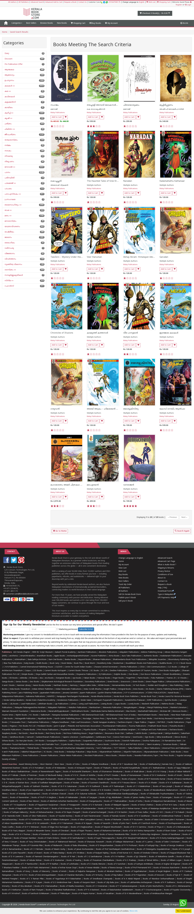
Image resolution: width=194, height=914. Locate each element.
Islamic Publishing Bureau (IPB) (170, 689)
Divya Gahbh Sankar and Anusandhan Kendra (55, 674)
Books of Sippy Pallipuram (179, 768)
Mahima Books (167, 704)
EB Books (13, 678)
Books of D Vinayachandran (101, 845)
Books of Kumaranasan (131, 775)
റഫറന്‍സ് (9, 286)
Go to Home (61, 531)
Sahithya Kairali (155, 733)
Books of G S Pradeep (126, 860)
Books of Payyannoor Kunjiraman (43, 805)
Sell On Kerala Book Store (130, 594)
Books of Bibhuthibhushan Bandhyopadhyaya (118, 794)
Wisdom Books (125, 755)
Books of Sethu (136, 801)
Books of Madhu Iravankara (72, 886)
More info (134, 911)
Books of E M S (156, 812)
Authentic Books (151, 656)
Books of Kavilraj (73, 860)
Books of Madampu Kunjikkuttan (156, 809)
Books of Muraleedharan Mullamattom (161, 790)
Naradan (127, 181)
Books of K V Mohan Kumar (128, 809)
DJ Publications (105, 674)
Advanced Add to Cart (53, 2)
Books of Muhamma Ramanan (107, 831)
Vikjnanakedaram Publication (156, 752)
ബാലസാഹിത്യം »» (13, 205)
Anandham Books (44, 656)
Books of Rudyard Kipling (97, 853)
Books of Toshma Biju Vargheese (145, 834)
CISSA (142, 667)
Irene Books (138, 689)
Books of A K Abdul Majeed (127, 879)
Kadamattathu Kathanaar (172, 181)
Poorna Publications (137, 726)
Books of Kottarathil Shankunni (77, 772)
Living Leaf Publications (89, 704)
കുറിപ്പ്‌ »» (8, 113)
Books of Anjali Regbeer (160, 871)
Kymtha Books (171, 700)
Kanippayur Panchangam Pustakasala (73, 696)
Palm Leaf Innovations (81, 722)
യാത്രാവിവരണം (12, 226)
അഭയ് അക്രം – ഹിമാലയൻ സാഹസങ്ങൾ (109, 409)
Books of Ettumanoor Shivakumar (108, 772)
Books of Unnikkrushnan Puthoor (166, 816)
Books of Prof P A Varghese (43, 797)
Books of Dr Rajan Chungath (68, 812)
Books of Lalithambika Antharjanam (136, 882)
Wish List (151, 2)
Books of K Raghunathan (82, 827)
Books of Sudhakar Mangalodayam (46, 783)
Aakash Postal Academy (65, 652)
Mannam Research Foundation (15, 711)
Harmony (74, 685)
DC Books (94, 671)
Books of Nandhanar (171, 834)
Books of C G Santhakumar (90, 857)
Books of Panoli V (42, 809)
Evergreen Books (63, 678)
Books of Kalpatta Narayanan (82, 871)
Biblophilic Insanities (157, 659)
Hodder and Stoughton (157, 685)
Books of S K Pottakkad (33, 768)
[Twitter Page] (14, 562)
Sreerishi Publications (131, 741)
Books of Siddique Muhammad (119, 842)
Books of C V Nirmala (33, 849)
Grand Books (113, 682)
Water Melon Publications (71, 755)
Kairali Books (173, 693)
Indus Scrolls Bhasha (92, 689)
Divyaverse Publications (86, 674)
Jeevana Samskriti (70, 693)
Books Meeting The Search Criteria (92, 45)
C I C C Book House (182, 663)
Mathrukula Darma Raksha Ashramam (107, 711)
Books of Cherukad (60, 831)
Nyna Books (112, 719)
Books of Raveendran (19, 797)
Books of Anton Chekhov (142, 805)
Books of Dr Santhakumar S (73, 838)
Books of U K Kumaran (92, 805)
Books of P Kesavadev (133, 820)
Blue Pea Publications (13, 663)
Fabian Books (89, 678)
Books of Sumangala (162, 797)
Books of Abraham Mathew (110, 871)
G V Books (182, 678)
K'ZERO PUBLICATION (156, 693)
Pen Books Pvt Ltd (27, 726)
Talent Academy (153, 744)
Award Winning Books (28, 764)
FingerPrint (130, 678)
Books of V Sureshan (117, 864)
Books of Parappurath (70, 805)
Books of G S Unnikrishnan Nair (58, 882)
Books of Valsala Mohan (31, 860)
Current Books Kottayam (55, 671)
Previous (172, 517)
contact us (141, 638)
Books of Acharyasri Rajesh (80, 768)
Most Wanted (46, 764)
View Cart (123, 568)
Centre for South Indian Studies (78, 667)
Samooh (30, 737)
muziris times (7, 715)
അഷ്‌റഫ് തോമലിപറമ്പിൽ (172, 109)
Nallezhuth (45, 715)
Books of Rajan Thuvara (81, 831)
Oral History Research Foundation (168, 719)
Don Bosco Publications (150, 674)
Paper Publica (140, 722)
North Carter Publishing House (67, 719)
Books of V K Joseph (181, 849)
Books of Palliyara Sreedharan (95, 764)
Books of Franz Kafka (138, 812)
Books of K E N (20, 875)
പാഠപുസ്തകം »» (12, 194)
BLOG (185, 23)
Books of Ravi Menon (29, 801)
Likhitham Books (45, 704)
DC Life (104, 671)
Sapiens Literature (70, 737)
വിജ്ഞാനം (9, 254)
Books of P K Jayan (33, 882)
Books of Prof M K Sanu (166, 805)
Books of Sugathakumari (136, 871)
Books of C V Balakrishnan (138, 786)
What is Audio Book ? (167, 565)
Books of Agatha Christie (109, 779)
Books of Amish (59, 871)
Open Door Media (144, 719)
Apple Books (59, 656)
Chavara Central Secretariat (106, 667)
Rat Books (23, 733)
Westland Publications (94, 755)
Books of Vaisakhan (105, 893)
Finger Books (118, 678)
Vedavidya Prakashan (76, 752)
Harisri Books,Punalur (42, 685)
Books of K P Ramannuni (62, 823)
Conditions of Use (165, 574)
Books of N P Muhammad (86, 834)
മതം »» (7, 216)
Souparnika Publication (93, 741)
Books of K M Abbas (76, 853)
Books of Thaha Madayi (54, 853)
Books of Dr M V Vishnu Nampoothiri (139, 831)
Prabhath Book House (157, 726)
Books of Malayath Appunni (117, 805)
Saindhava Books (17, 737)
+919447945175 (114, 2)
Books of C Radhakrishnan (153, 768)
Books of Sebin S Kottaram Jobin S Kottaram (164, 820)
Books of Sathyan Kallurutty (16, 812)
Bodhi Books (42, 663)
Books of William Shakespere (56, 820)
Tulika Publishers (135, 748)
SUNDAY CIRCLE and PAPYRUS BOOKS (127, 744)
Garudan (164, 257)
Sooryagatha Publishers (57, 741)
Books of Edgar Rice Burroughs (54, 827)
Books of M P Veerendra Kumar (151, 779)
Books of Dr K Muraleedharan (129, 893)
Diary (6, 53)
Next (184, 517)
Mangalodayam (130, 707)
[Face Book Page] (6, 562)
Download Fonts (165, 591)
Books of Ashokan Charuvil (54, 794)
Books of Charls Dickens (48, 838)
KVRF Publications (154, 700)
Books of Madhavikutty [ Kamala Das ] (157, 764)
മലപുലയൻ (93, 485)
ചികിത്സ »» (9, 129)
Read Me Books (37, 733)
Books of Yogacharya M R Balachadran (63, 879)
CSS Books (37, 671)
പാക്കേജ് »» (10, 183)
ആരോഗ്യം (9, 75)
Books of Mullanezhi (53, 845)
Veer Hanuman (94, 257)
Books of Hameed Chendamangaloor (42, 857)
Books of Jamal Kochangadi (94, 812)
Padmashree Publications (38, 722)
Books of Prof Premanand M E (138, 868)
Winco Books (111, 755)
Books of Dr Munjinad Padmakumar (132, 838)
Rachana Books (176, 730)
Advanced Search (37, 2)
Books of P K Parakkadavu (30, 820)
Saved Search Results (19, 32)
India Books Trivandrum (20, 689)
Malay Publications (58, 113)
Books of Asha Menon (182, 809)
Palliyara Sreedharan (60, 722)
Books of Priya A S (156, 827)
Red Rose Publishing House (75, 733)
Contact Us (82, 2)
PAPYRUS (161, 722)
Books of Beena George (111, 868)
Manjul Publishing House (157, 707)
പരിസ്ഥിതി (9, 178)
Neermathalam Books (147, 715)
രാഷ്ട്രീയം (9, 232)
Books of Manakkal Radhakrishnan (60, 890)
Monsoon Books (179, 711)
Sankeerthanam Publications (48, 737)
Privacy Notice (164, 571)
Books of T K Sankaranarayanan (123, 886)
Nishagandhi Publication (25, 719)
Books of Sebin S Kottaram (167, 842)
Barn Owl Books (56, 659)
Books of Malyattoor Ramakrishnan (160, 801)
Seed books (138, 737)
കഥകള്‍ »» (9, 86)
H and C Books (8, 685)
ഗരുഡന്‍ (55, 409)
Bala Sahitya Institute (37, 659)
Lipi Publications (61, 704)
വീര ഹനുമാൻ (130, 333)
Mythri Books (21, 715)
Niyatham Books (45, 719)
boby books (29, 663)
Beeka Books (70, 659)
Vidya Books (92, 752)
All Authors (12, 2)
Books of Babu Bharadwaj (75, 845)
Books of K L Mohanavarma (178, 886)
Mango (142, 707)
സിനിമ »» (8, 281)
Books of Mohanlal (113, 820)
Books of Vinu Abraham (22, 886)
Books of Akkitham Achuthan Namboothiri (59, 801)
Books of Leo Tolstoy (86, 779)
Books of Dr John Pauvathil (13, 853)
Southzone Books (112, 741)
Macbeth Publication (150, 704)
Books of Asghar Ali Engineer (167, 864)
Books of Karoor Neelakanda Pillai (114, 834)
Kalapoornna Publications (13, 696)
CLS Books (172, 667)
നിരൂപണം (9, 162)
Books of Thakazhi (102, 768)
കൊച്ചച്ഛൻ (56, 181)
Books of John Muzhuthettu (152, 886)
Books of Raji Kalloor (114, 875)
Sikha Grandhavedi (164, 737)
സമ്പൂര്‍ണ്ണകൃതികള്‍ (13, 275)
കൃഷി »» (8, 118)
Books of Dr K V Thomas (19, 834)
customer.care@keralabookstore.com (21, 594)
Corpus (28, 671)
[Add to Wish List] (65, 117)
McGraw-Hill (165, 711)
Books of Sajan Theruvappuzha (101, 838)
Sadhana (129, 733)
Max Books (131, 711)
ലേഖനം (8, 237)
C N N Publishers (11, 667)
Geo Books (34, 682)
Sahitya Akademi (172, 733)
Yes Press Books (167, 755)
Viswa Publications (30, 755)
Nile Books (8, 719)
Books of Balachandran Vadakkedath (117, 890)
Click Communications (156, 667)
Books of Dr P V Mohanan (27, 827)
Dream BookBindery (172, 674)
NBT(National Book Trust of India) (121, 715)
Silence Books (180, 737)
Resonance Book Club (114, 733)
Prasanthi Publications (11, 730)
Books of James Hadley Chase (137, 797)
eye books (77, 678)
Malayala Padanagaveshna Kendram (30, 707)
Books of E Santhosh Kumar (144, 823)
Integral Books (124, 689)
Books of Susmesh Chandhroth (95, 783)
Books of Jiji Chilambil (136, 857)
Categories (16, 23)
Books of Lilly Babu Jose (108, 882)
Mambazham (95, 707)
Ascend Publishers (99, 656)
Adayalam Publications (129, 652)
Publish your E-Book (127, 598)
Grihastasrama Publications (178, 682)
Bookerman (118, 663)
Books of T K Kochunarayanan (148, 890)
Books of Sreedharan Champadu (98, 879)
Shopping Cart (164, 2)
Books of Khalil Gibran (134, 772)
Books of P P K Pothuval (126, 845)
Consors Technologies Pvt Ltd (62, 905)
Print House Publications (47, 730)
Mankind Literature (178, 707)
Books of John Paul (121, 823)
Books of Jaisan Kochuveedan (81, 849)
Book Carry (54, 663)
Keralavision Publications (68, 700)
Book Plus (78, 663)
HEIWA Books (104, 685)
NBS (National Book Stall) (92, 715)
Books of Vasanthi (102, 823)
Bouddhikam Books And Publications (141, 663)
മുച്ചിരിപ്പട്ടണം (166, 105)
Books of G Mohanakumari (178, 827)
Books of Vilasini (185, 801)
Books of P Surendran (79, 790)
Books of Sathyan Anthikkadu (140, 864)
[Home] (6, 23)
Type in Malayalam (166, 594)
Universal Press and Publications (176, 748)
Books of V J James (144, 842)
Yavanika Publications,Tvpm (146, 755)
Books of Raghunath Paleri (20, 809)
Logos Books (120, 704)
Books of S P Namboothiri (26, 864)
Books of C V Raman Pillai (32, 879)
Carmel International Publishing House (36, 667)
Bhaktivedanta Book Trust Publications (130, 659)
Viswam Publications (49, 755)
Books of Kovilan (71, 783)
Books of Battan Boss (19, 783)
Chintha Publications (128, 667)
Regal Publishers (96, 733)
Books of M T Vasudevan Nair (124, 764)
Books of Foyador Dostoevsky (177, 890)
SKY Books (39, 741)
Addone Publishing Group (151, 652)
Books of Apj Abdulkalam (111, 797)
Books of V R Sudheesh (89, 786)
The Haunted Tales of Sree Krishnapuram (108, 181)
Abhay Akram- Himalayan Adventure (141, 257)
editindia (23, 678)
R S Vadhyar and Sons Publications (152, 730)
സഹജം (55, 105)
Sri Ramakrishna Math (171, 741)
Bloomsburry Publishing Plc (179, 659)
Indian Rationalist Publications (69, 689)
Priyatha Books (90, 730)
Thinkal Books (33, 748)
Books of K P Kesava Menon (123, 783)
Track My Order (125, 584)
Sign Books (149, 737)
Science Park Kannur (122, 737)
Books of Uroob (175, 775)
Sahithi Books (141, 733)
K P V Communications (134, 693)
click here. (43, 642)
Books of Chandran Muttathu (71, 875)
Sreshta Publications (151, 741)
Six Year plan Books (24, 741)
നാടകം (7, 151)
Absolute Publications (108, 652)
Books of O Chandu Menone (93, 864)
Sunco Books (103, 744)
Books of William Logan (171, 860)
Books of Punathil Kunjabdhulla (126, 768)
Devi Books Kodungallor (169, 671)
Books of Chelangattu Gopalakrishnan (153, 849)
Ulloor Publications (152, 748)
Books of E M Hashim (117, 812)
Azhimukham (20, 659)
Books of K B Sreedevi (101, 790)
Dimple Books (27, 674)
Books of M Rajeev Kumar (83, 893)
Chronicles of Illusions (62, 333)
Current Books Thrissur (78, 671)
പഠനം (7, 172)
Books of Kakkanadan (68, 797)
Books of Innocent (156, 875)
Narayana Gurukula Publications (65, 715)
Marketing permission (67, 629)
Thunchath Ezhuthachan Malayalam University (74, 748)
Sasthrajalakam (87, 737)
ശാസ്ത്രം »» (10, 270)
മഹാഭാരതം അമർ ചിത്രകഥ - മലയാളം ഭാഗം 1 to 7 (77, 485)
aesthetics (13, 656)
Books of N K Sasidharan (139, 816)
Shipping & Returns (166, 568)
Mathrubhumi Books (80, 711)
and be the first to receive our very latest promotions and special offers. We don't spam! (62, 624)
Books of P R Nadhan (49, 864)
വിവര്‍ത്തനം (10, 259)
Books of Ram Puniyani (33, 890)
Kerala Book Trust (148, 696)
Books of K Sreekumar (54, 860)
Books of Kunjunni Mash (84, 882)
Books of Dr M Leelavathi (37, 823)
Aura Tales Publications (132, 656)
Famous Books (103, 678)
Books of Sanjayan (89, 797)
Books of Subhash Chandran (36, 786)
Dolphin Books (120, 674)
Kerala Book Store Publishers (126, 696)
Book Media (66, 663)
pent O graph (59, 726)
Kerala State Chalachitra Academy (40, 700)
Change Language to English (131, 558)
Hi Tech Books (139, 685)
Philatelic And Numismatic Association (84, 726)
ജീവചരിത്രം (10, 135)
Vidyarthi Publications (133, 752)
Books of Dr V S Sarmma (135, 827)
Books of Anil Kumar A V (56, 790)
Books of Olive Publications (35, 816)
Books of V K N (71, 775)
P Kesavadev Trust (18, 722)
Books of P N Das (106, 809)
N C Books (34, 715)
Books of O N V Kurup (156, 772)
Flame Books (143, 678)
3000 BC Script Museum (42, 652)
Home (4, 32)
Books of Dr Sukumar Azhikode (82, 794)
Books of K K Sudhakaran (170, 783)
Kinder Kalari (86, 700)
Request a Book (70, 2)
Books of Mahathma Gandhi (161, 857)
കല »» (7, 91)
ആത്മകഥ (9, 70)
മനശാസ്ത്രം (10, 221)
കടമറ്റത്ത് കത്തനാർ (97, 333)
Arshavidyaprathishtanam (78, 656)
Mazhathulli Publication (148, 711)
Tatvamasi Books (170, 744)
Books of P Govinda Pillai (32, 845)
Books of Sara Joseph (162, 786)
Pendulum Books (44, 726)
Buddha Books (165, 663)
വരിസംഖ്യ (9, 248)
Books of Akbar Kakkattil (179, 772)
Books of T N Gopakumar (15, 805)
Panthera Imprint (125, 722)
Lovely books (133, 704)
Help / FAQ (162, 588)
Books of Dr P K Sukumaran (64, 786)
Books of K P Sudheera (165, 882)
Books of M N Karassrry (62, 809)
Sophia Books (75, 741)
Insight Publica (110, 689)
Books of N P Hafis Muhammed (35, 868)
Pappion (151, 722)
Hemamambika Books (121, 685)
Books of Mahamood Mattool (62, 842)
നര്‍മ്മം (7, 145)
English (141, 2)
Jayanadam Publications (50, 693)
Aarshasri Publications (87, 652)
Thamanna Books (17, 748)
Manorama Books (38, 711)
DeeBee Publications (119, 671)
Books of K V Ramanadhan (46, 886)
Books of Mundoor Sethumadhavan (158, 879)
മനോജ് (54, 109)
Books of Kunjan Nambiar (25, 838)
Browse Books (46, 23)
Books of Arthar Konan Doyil (64, 868)
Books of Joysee (129, 779)
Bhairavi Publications (102, 659)
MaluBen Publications (77, 707)
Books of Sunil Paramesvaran (88, 816)
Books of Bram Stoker (166, 831)
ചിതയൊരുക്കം (131, 105)
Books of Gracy (23, 871)
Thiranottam (46, 748)
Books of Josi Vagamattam (32, 790)
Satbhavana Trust (103, 737)
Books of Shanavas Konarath (91, 842)
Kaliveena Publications (35, 696)
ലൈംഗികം (9, 243)
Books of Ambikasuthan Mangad (158, 893)
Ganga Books (8, 682)
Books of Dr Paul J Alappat (13, 831)
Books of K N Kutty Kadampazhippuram (167, 838)
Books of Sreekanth (41, 834)
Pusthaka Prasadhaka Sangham (122, 730)
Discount (8, 59)
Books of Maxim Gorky (55, 849)
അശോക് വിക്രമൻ (59, 185)
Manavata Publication (112, 707)
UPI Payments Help (166, 598)
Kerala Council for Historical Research (174, 696)
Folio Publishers (157, 678)
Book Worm (90, 663)
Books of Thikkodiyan (60, 893)
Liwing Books (106, 704)
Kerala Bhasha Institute (101, 696)
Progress (102, 730)
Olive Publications (126, 719)
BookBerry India (104, 663)
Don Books (133, 674)
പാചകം (8, 189)
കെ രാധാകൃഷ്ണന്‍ (96, 109)
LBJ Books (14, 704)
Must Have (59, 764)
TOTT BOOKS (120, 748)
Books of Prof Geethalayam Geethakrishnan (115, 849)
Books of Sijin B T (174, 875)
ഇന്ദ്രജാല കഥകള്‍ (169, 333)
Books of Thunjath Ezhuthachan (127, 790)
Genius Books (22, 682)
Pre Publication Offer (13, 64)
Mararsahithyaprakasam (58, 711)
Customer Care (104, 2)
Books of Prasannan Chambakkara (99, 860)
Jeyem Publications (88, 693)
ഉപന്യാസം (9, 80)
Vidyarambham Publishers (110, 752)
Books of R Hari (68, 857)
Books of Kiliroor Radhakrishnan (16, 772)
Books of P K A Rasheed (88, 890)
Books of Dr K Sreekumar (154, 775)
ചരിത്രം (8, 124)
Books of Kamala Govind (114, 816)
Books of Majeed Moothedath (108, 827)
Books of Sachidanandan (85, 809)
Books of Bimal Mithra (148, 860)
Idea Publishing (176, 685)
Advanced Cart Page (166, 561)
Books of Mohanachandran (41, 812)
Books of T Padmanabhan (115, 801)
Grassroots (125, 682)
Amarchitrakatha (27, 656)
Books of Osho (73, 764)
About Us (162, 578)
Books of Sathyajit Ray (148, 845)
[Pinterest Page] (21, 562)
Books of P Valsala (10, 775)
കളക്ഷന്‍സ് (10, 102)
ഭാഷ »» (8, 210)
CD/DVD (59, 667)
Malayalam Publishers (57, 707)
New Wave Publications (181, 715)
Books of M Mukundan (56, 768)
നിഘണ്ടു (8, 156)
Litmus (74, 704)
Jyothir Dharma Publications (110, 693)
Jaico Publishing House (28, 693)
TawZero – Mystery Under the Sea (68, 257)
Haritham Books (60, 685)
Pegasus (13, 726)
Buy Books (96, 23)
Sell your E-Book (126, 601)
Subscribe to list (86, 629)
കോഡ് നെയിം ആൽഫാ (172, 409)
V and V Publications (10, 752)
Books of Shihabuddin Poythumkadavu (157, 794)
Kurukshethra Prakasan (135, 700)
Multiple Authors (94, 185)
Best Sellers (31, 23)
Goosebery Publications (95, 682)
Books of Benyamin (66, 779)
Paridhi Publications (175, 722)
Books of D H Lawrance (12, 857)
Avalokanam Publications (171, 656)
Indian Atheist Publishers (42, 689)
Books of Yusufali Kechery (60, 816)
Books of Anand (35, 853)
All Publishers (23, 2)
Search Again (183, 531)
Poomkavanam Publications (115, 726)
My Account (112, 23)
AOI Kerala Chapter (21, 652)
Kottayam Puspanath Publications (108, 700)
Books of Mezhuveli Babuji (50, 775)
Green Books (138, 682)
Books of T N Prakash (174, 812)
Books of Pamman (28, 775)
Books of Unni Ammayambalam (42, 875)
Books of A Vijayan (83, 823)
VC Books (48, 752)
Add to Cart (57, 117)
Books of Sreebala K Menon (146, 853)
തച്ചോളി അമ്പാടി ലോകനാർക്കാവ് (104, 105)
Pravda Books (29, 730)
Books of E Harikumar (11, 890)
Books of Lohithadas (70, 864)
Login (188, 5)
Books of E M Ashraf (11, 893)
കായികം (8, 107)
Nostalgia (87, 719)
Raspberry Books (9, 733)
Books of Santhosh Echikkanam (35, 893)
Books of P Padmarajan (113, 786)
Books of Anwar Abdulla (89, 868)
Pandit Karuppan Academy (104, 722)
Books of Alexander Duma (38, 831)
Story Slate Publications (85, 744)
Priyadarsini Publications (71, 730)
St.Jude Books (67, 744)
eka (41, 678)
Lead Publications (28, 704)
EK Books (33, 678)
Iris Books (150, 689)
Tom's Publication (104, 748)
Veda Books (59, 752)
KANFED (51, 696)
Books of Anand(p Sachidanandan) (25, 794)
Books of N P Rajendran (135, 875)
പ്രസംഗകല (9, 199)
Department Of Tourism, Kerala (143, 671)
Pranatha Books (176, 726)
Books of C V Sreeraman (96, 886)
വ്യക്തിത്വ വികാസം (13, 264)
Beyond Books (84, 659)
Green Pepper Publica (155, 682)
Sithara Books (8, 741)
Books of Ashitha (87, 775)
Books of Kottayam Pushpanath (42, 779)
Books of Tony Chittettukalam (33, 842)
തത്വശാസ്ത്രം (11, 140)
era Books (49, 678)
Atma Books (114, 656)
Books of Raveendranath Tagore (46, 772)
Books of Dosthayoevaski (170, 823)
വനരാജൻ (128, 485)
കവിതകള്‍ (9, 97)
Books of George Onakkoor (172, 845)
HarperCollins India (88, 685)
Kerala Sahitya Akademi (14, 700)
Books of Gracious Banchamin (166, 868)
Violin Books (176, 752)
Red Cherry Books (53, 733)
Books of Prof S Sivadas (108, 775)
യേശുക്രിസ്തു (130, 409)
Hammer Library (24, 685)
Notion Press (99, 719)
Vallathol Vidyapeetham (31, 752)
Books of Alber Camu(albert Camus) (87, 820)
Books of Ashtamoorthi (62, 834)
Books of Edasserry (41, 871)
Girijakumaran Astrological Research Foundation (62, 682)
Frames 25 (171, 678)
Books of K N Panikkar (115, 857)
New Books (62, 23)
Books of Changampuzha (91, 801)
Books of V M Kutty (94, 875)
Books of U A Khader (148, 783)
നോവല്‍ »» (9, 167)
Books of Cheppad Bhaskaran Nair (175, 853)
